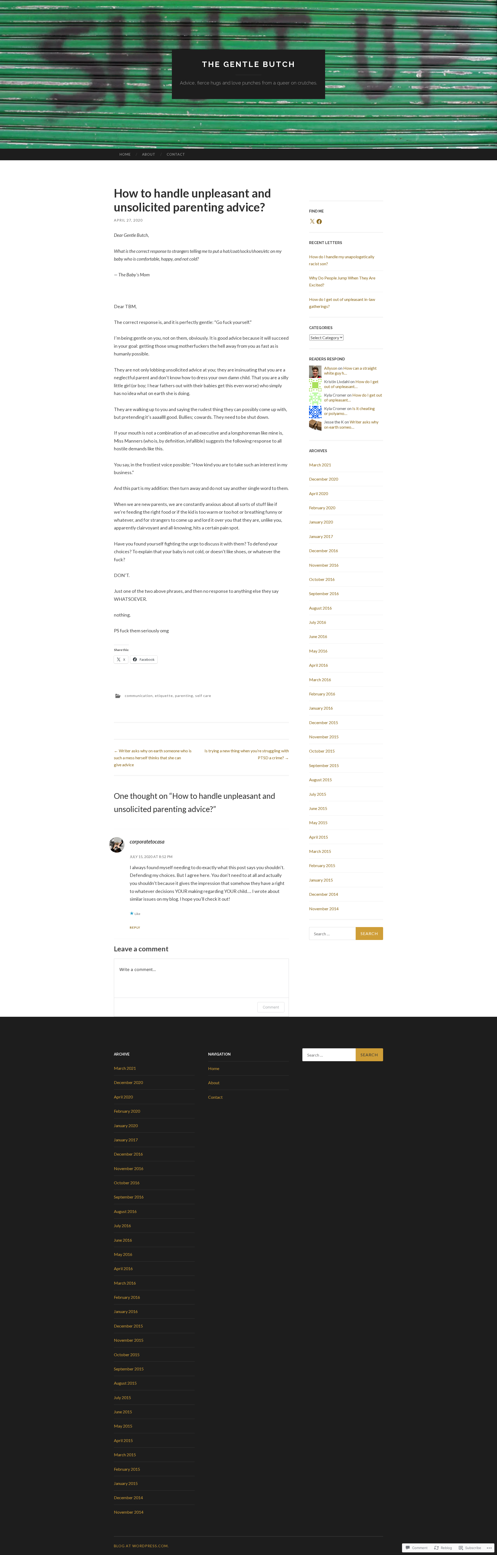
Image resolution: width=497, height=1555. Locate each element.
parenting (184, 695)
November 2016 (324, 565)
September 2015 (324, 765)
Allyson (330, 368)
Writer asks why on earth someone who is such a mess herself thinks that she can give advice (153, 757)
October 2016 (322, 579)
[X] (312, 221)
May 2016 (318, 650)
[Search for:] (346, 933)
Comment (271, 1007)
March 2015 (320, 851)
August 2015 (320, 779)
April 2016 (318, 665)
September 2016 (324, 593)
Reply (135, 927)
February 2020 (322, 507)
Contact (176, 154)
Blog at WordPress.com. (141, 1546)
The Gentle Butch (248, 64)
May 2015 (318, 822)
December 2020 (323, 478)
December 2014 (323, 894)
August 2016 (320, 607)
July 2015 (317, 794)
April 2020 (318, 493)
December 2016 (323, 550)
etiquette (164, 695)
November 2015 (324, 736)
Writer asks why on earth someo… (351, 424)
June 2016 (318, 636)
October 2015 (322, 750)
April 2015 (318, 837)
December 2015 (323, 722)
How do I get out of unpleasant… (351, 384)
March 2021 (320, 464)
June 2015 (318, 808)
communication (139, 695)
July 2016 (317, 622)
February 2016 (322, 693)
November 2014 (324, 908)
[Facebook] (319, 221)
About (148, 154)
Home (125, 154)
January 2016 (321, 708)
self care (203, 695)
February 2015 (322, 865)
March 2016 (320, 679)
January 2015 (321, 879)
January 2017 (321, 536)
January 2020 (321, 521)
